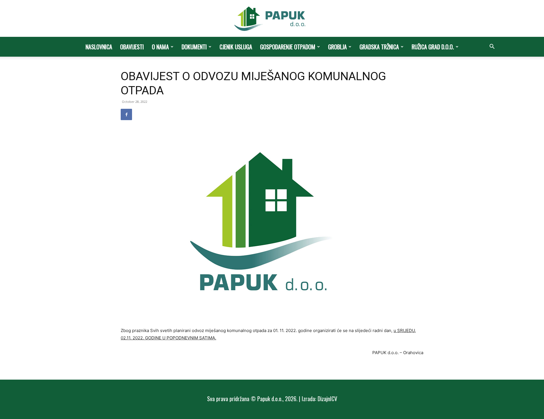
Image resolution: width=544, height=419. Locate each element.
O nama (160, 46)
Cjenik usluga (236, 46)
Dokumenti (194, 46)
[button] (492, 47)
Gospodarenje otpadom (287, 46)
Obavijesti (132, 46)
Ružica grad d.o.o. (433, 46)
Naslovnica (99, 46)
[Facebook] (126, 114)
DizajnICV (327, 398)
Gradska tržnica (379, 46)
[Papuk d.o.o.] (272, 18)
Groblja (337, 46)
